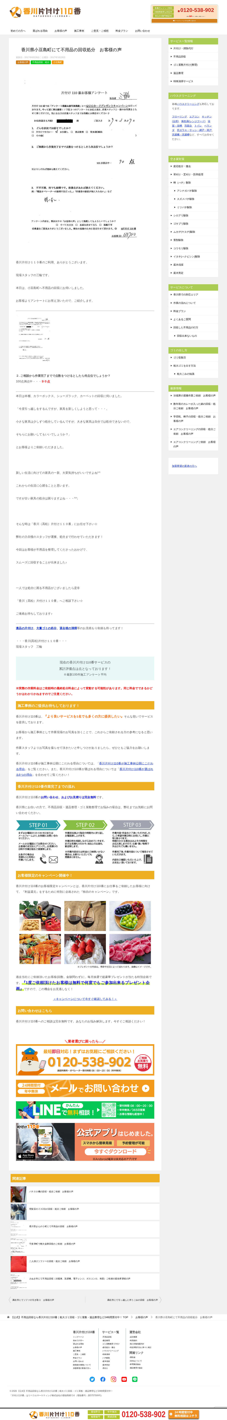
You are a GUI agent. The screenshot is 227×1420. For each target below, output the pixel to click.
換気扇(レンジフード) (193, 121)
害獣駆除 (178, 240)
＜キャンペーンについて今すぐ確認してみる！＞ (85, 998)
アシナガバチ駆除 (187, 190)
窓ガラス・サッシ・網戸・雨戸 (194, 130)
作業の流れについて (184, 302)
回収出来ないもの (187, 335)
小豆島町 (57, 62)
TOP (69, 1317)
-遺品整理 (106, 1340)
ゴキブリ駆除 (180, 223)
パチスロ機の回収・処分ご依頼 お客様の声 (51, 1191)
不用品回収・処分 (40, 62)
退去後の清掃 (68, 628)
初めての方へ (18, 30)
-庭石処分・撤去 (108, 1347)
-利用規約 (133, 1340)
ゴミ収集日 (179, 357)
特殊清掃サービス (183, 81)
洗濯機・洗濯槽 (180, 134)
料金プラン (122, 30)
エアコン (194, 116)
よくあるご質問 (182, 319)
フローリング (179, 116)
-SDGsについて (135, 1361)
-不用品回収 (107, 1337)
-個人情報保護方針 (136, 1344)
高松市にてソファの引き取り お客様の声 (33, 1300)
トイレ (198, 125)
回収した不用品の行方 (185, 327)
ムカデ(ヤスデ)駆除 (184, 231)
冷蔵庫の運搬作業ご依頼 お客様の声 (194, 395)
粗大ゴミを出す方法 (184, 365)
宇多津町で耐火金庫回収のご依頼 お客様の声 (52, 1244)
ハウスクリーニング (188, 104)
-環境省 (132, 1357)
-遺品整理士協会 (135, 1368)
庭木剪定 (178, 272)
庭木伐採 (178, 264)
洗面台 (188, 125)
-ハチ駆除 (106, 1358)
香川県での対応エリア (185, 294)
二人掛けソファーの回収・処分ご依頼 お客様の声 (54, 1261)
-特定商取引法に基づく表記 (140, 1347)
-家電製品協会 (135, 1364)
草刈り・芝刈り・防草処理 (188, 174)
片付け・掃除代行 (183, 48)
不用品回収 (179, 56)
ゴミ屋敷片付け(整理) (185, 64)
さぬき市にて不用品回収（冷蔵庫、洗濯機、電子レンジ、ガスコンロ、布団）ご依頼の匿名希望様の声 (79, 1278)
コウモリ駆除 (180, 248)
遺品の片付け (24, 628)
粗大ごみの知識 (185, 373)
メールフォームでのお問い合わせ (185, 21)
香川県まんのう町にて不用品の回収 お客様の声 (53, 1226)
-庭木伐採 (106, 1361)
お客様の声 (61, 30)
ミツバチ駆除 (184, 207)
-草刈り (105, 1368)
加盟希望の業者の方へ (184, 466)
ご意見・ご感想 (100, 30)
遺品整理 (178, 73)
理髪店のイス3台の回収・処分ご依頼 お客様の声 (54, 1209)
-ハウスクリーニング (110, 1351)
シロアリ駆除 (180, 215)
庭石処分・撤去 (182, 166)
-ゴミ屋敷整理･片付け (111, 1344)
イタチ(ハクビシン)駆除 (186, 256)
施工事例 (79, 30)
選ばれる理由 (40, 30)
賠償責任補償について (82, 1365)
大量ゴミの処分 (46, 628)
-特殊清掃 (106, 1354)
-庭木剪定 (106, 1365)
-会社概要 (133, 1337)
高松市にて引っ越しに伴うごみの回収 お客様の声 (132, 1300)
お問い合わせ (142, 30)
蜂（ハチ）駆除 (182, 182)
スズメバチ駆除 (185, 198)
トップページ (78, 1337)
